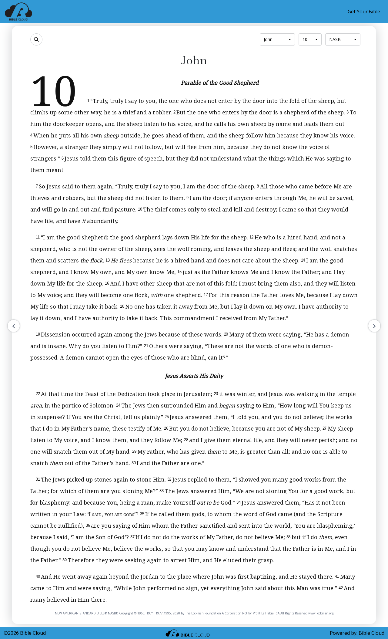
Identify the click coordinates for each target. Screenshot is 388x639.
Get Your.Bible (364, 11)
